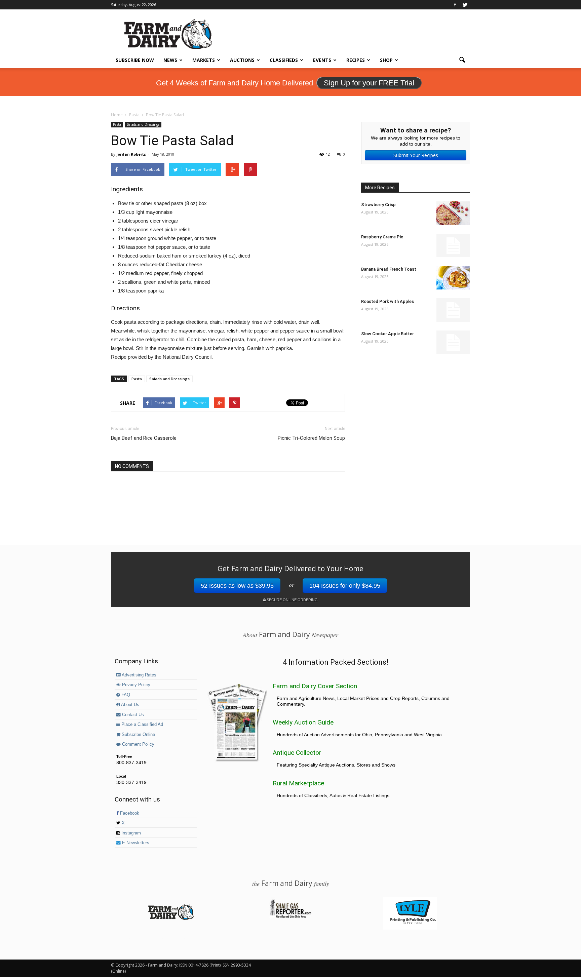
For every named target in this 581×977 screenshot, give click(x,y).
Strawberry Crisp (378, 204)
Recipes (355, 60)
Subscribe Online (137, 734)
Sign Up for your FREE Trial (369, 83)
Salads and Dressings (143, 124)
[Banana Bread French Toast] (453, 277)
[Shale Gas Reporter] (290, 917)
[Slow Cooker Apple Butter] (453, 342)
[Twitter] (465, 5)
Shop (386, 60)
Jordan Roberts (131, 154)
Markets (203, 60)
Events (322, 60)
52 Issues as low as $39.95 (237, 585)
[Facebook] (455, 5)
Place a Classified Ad (141, 724)
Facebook (129, 813)
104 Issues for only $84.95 (344, 585)
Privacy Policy (135, 684)
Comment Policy (137, 744)
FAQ (125, 695)
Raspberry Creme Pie (382, 236)
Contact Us (132, 714)
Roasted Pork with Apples (387, 301)
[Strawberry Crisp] (453, 213)
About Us (129, 704)
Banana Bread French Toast (388, 269)
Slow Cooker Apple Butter (387, 333)
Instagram (130, 833)
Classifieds (284, 60)
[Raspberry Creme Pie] (453, 245)
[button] (462, 60)
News (170, 60)
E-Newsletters (135, 843)
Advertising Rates (138, 675)
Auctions (242, 60)
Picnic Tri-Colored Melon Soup (311, 438)
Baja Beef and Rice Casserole (144, 438)
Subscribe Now (135, 60)
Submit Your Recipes (415, 155)
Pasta (117, 124)
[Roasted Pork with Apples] (453, 310)
